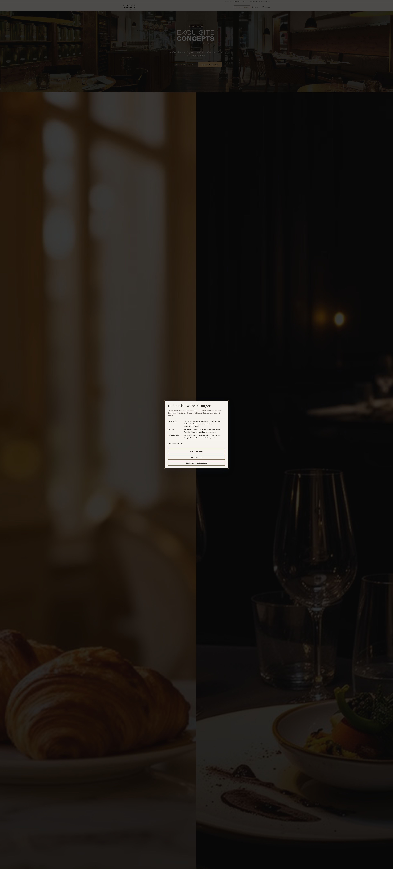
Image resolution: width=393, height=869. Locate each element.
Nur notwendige (196, 457)
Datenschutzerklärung (175, 443)
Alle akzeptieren (196, 451)
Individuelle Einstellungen (196, 463)
